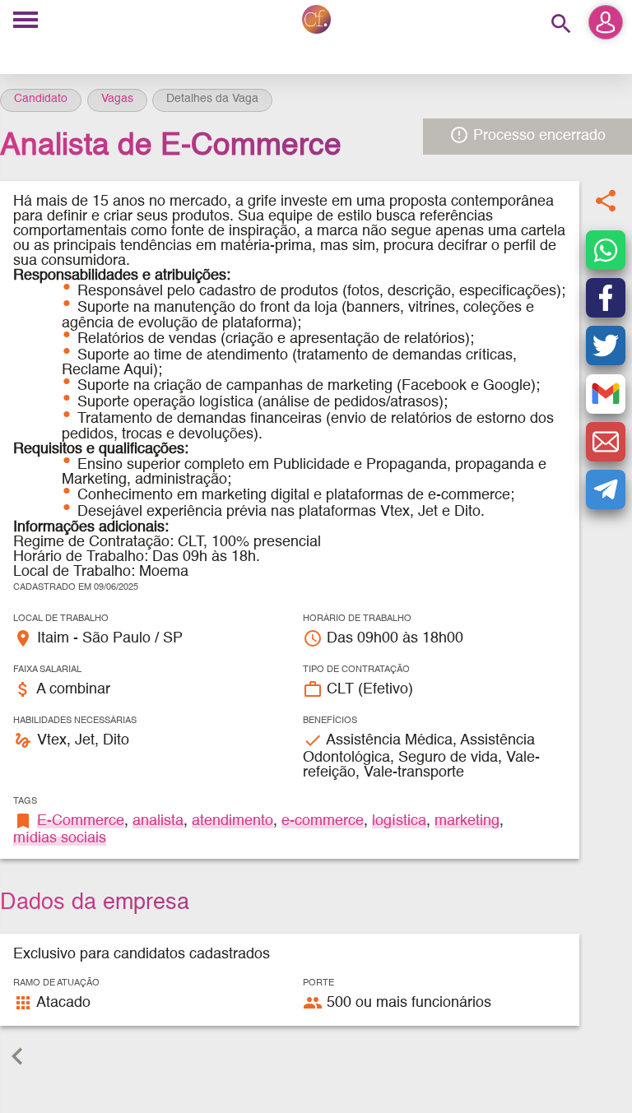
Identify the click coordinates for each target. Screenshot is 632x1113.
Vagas (117, 98)
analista (158, 821)
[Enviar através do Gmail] (605, 394)
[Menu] (25, 21)
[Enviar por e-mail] (605, 441)
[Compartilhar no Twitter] (605, 345)
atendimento (232, 821)
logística (399, 821)
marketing (467, 821)
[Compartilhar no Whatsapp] (605, 250)
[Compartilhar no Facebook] (605, 298)
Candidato (40, 98)
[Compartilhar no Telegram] (605, 489)
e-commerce (322, 821)
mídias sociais (59, 838)
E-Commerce (80, 821)
